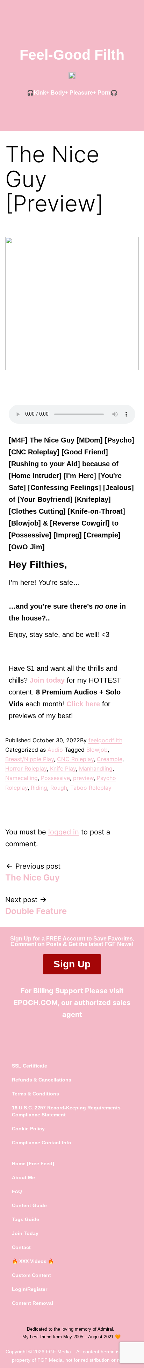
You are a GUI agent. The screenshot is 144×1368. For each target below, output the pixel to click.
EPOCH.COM (36, 1002)
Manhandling (96, 768)
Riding (39, 787)
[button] (72, 111)
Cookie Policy (28, 1128)
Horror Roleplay (26, 768)
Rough (58, 787)
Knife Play (63, 768)
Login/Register (29, 1289)
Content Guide (29, 1205)
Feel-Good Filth (72, 55)
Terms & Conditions (35, 1093)
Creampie (109, 759)
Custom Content (31, 1275)
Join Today (25, 1233)
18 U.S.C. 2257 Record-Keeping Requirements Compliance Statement (66, 1111)
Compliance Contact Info (41, 1142)
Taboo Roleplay (90, 787)
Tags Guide (25, 1219)
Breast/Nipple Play (29, 759)
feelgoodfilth (105, 740)
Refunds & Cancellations (41, 1080)
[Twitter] (61, 1039)
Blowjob (97, 749)
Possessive (55, 777)
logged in (63, 832)
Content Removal (32, 1303)
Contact (21, 1247)
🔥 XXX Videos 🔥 (33, 1261)
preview (83, 777)
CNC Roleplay (75, 759)
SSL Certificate (29, 1066)
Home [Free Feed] (33, 1163)
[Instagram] (83, 1039)
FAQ (17, 1191)
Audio (55, 749)
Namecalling (21, 777)
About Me (23, 1177)
